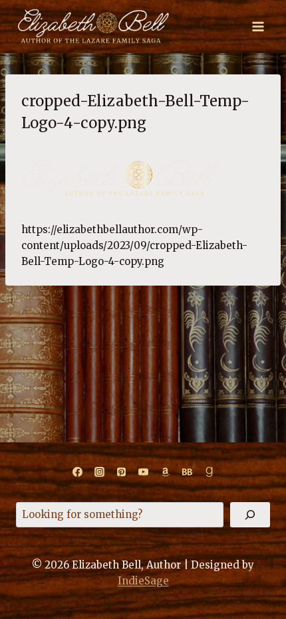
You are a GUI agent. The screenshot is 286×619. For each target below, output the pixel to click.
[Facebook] (77, 472)
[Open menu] (257, 26)
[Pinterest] (121, 472)
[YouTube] (143, 472)
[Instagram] (99, 472)
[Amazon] (165, 472)
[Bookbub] (187, 472)
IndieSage (143, 581)
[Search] (250, 514)
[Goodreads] (209, 472)
